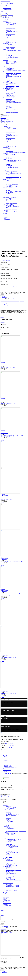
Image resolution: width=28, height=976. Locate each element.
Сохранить (7, 794)
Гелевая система (9, 69)
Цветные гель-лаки (10, 24)
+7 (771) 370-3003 (9, 743)
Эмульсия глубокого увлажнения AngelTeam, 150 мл (12, 403)
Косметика (5, 60)
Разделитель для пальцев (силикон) (8, 367)
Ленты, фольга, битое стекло (12, 31)
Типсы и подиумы (10, 87)
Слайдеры (8, 37)
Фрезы (4, 105)
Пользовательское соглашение (10, 767)
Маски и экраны (9, 93)
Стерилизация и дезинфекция (9, 97)
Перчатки (8, 94)
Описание (5, 303)
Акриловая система (10, 68)
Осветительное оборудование (12, 86)
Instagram (5, 749)
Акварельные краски (10, 28)
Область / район (4, 789)
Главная (2, 221)
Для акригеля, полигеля (11, 51)
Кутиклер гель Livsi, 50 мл (6, 499)
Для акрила (8, 52)
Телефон (3, 916)
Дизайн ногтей (6, 26)
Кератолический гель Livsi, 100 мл (8, 693)
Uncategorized (6, 19)
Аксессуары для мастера (11, 83)
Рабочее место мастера (8, 82)
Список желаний (4, 297)
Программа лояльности (8, 766)
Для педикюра (9, 44)
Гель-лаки (5, 21)
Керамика (8, 108)
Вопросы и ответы (7, 765)
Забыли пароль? (4, 926)
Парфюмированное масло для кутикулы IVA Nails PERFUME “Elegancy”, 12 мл (12, 594)
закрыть (2, 910)
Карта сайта (5, 771)
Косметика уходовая (10, 63)
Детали (4, 304)
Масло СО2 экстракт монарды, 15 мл (9, 657)
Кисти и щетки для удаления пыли (13, 92)
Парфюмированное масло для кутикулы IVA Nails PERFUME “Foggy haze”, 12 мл (12, 436)
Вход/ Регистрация (7, 905)
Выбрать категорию (5, 17)
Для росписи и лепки (10, 56)
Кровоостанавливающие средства (13, 102)
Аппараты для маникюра (11, 74)
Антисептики (9, 99)
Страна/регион (4, 787)
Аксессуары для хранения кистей (13, 50)
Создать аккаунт (10, 927)
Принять (11, 932)
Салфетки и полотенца (11, 95)
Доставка (5, 756)
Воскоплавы (8, 75)
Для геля (8, 54)
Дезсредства (8, 100)
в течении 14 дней (12, 286)
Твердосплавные (9, 110)
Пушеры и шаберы (10, 48)
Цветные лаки (9, 25)
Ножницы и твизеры (10, 47)
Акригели (8, 67)
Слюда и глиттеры (10, 38)
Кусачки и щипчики (10, 45)
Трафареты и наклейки (11, 42)
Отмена (2, 794)
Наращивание (6, 65)
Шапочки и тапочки (10, 96)
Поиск (2, 114)
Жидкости (8, 90)
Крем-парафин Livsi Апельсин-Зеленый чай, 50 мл (12, 561)
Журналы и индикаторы (11, 101)
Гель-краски (8, 29)
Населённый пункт (5, 791)
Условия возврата (7, 770)
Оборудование (6, 71)
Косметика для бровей (11, 61)
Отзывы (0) (5, 305)
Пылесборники (9, 79)
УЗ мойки (8, 81)
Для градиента (9, 55)
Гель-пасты (8, 30)
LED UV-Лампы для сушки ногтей (13, 73)
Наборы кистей (9, 58)
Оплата (4, 757)
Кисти (4, 49)
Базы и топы (8, 22)
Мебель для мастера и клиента (12, 84)
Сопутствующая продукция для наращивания (16, 70)
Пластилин (8, 35)
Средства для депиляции (11, 64)
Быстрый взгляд (4, 363)
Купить (2, 295)
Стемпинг (8, 39)
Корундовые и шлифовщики (12, 109)
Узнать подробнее (4, 932)
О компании (6, 758)
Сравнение (3, 296)
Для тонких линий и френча (12, 57)
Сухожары (8, 80)
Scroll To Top (3, 929)
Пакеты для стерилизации (11, 103)
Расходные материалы (8, 88)
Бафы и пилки (9, 89)
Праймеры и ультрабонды (11, 23)
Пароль (3, 921)
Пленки (7, 36)
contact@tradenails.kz (8, 747)
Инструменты (6, 43)
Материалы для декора (11, 32)
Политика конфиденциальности (10, 768)
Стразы (7, 41)
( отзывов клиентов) (5, 260)
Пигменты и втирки (10, 34)
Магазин (6, 221)
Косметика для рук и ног (11, 62)
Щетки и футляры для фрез (12, 112)
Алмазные (8, 106)
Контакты (5, 760)
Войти (2, 924)
